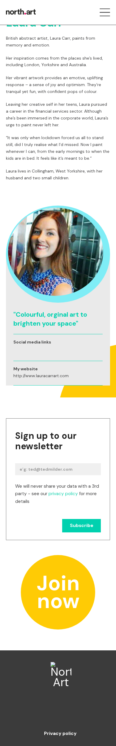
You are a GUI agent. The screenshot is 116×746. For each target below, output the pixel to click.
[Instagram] (58, 712)
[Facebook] (35, 712)
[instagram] (16, 350)
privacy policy (63, 494)
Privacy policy (60, 733)
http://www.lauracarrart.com (41, 375)
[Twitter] (80, 712)
